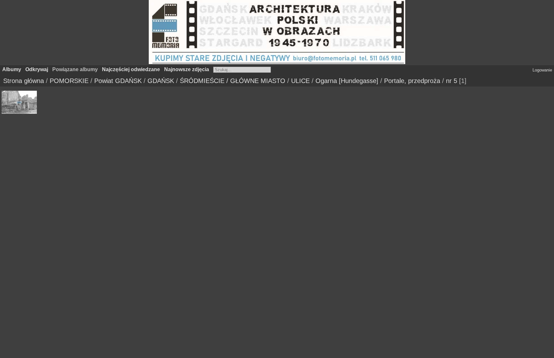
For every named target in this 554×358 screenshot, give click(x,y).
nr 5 (451, 80)
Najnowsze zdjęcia (186, 69)
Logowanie (542, 70)
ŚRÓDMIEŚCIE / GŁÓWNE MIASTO (232, 80)
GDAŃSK (160, 80)
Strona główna (23, 80)
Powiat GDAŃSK (118, 80)
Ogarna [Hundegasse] (346, 80)
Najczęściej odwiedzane (131, 69)
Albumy (11, 69)
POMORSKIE (69, 80)
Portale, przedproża (412, 80)
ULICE (300, 80)
